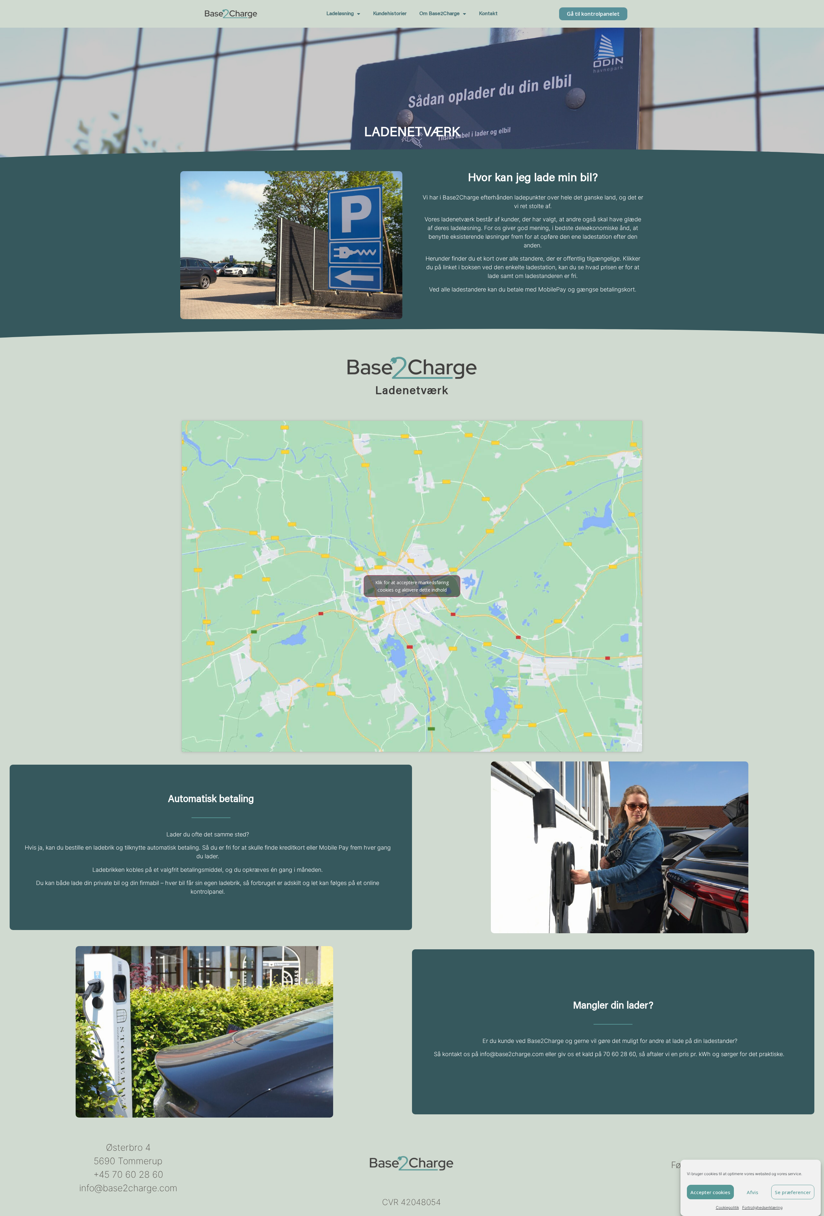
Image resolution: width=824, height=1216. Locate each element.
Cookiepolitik (727, 1207)
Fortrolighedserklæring (762, 1207)
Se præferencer (793, 1192)
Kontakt (488, 13)
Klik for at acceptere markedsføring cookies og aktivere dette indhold (412, 586)
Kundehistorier (390, 13)
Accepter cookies (710, 1192)
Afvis (752, 1192)
